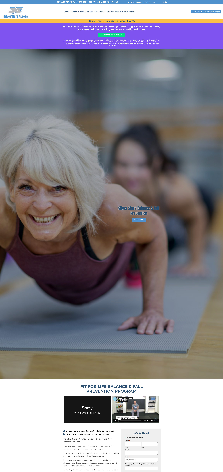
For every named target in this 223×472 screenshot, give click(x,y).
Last (143, 447)
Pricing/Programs (86, 11)
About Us (73, 11)
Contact (132, 11)
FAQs (126, 11)
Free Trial (110, 11)
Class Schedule (100, 11)
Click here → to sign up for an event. (112, 21)
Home (67, 11)
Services (118, 11)
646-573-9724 (81, 2)
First (126, 447)
